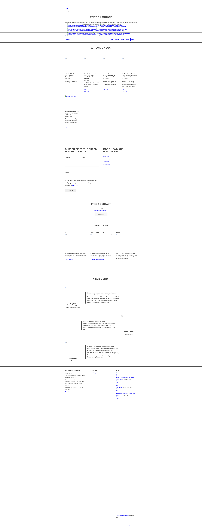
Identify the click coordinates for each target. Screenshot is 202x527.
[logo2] (67, 39)
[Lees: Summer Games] (117, 385)
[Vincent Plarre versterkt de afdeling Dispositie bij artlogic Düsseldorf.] (110, 65)
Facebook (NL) (106, 159)
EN (67, 8)
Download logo (69, 259)
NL (66, 8)
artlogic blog (106, 156)
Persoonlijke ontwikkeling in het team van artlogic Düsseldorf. (72, 113)
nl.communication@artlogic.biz (101, 210)
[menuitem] (111, 39)
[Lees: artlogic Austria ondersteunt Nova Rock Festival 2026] (117, 376)
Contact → (67, 392)
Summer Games (119, 387)
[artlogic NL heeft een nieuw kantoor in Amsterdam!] (72, 65)
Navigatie (94, 370)
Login (67, 19)
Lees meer (67, 88)
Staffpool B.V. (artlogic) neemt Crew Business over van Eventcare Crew (129, 75)
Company (67, 172)
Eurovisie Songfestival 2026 (122, 515)
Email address (68, 165)
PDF (66, 86)
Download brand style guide (97, 259)
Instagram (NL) (106, 164)
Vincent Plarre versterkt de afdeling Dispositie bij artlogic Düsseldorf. (110, 75)
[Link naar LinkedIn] (81, 3)
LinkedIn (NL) (106, 161)
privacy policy (75, 185)
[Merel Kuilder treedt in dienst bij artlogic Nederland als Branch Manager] (91, 65)
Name (83, 157)
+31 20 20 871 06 (75, 2)
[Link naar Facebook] (79, 3)
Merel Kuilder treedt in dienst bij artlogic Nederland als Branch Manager (90, 76)
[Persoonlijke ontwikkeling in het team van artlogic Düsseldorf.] (72, 102)
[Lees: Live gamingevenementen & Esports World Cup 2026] (117, 392)
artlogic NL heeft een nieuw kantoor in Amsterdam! (70, 75)
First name (68, 157)
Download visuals (120, 261)
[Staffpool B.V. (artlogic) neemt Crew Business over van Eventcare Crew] (129, 65)
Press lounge (94, 373)
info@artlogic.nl (68, 2)
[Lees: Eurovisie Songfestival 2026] (117, 400)
